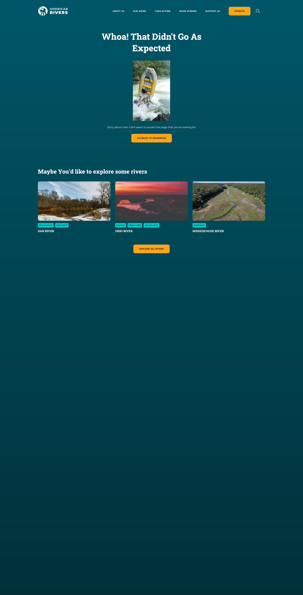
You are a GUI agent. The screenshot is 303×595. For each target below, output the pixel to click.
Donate (240, 11)
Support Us (212, 11)
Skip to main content (52, 19)
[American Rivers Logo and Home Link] (53, 11)
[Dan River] (74, 201)
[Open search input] (258, 11)
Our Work (139, 11)
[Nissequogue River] (229, 201)
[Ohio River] (151, 201)
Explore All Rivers (151, 248)
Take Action (162, 11)
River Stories (188, 11)
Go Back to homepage (151, 138)
